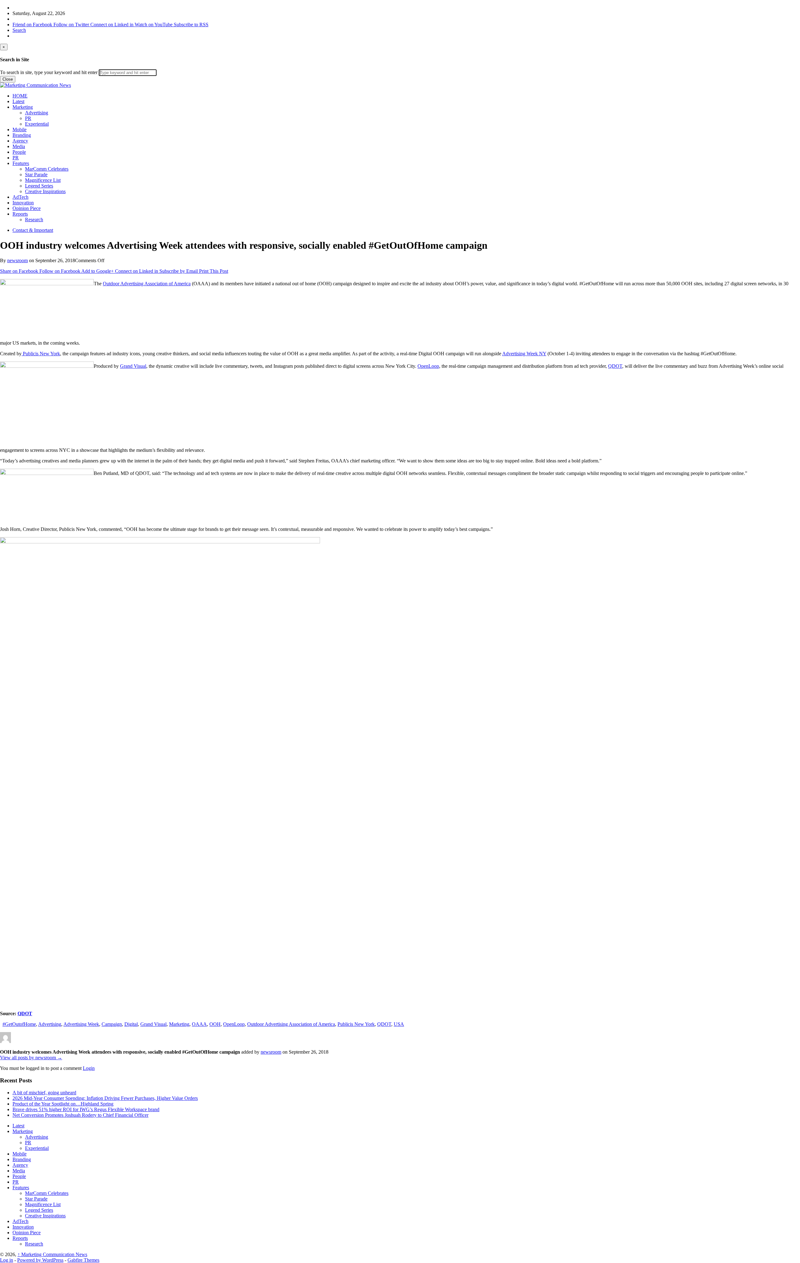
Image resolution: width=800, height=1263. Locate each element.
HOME (20, 95)
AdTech (20, 197)
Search (19, 30)
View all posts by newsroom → (31, 1057)
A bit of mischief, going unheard (44, 1092)
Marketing (22, 107)
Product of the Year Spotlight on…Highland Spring (62, 1103)
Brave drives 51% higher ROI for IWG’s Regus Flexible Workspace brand (85, 1109)
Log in (6, 1260)
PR (28, 118)
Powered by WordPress (40, 1260)
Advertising (36, 112)
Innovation (23, 202)
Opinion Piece (26, 208)
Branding (21, 135)
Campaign (112, 1024)
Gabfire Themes (83, 1260)
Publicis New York (41, 353)
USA (399, 1024)
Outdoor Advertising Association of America (147, 283)
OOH (215, 1024)
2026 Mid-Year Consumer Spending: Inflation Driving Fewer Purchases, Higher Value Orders (105, 1098)
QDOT (615, 366)
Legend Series (39, 185)
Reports (20, 214)
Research (34, 219)
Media (18, 146)
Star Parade (36, 174)
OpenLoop (428, 366)
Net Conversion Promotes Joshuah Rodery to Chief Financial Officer (80, 1115)
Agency (20, 140)
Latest (18, 101)
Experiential (37, 124)
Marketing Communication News (52, 1254)
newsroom (17, 260)
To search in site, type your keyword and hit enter (49, 72)
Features (20, 163)
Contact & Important (32, 230)
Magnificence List (43, 180)
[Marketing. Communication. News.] (35, 85)
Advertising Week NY (524, 353)
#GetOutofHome (19, 1024)
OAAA (199, 1024)
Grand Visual (133, 366)
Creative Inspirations (45, 191)
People (19, 152)
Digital (131, 1024)
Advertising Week (81, 1024)
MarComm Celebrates (46, 169)
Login (89, 1068)
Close (7, 79)
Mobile (19, 129)
